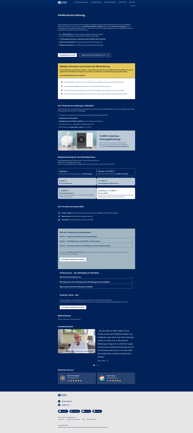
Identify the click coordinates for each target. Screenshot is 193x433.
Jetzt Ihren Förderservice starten (72, 259)
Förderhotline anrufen (95, 55)
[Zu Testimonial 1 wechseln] (94, 365)
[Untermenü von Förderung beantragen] (88, 2)
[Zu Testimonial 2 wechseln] (96, 365)
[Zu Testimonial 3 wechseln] (99, 365)
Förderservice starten (67, 55)
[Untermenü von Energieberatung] (101, 2)
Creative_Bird (66, 319)
